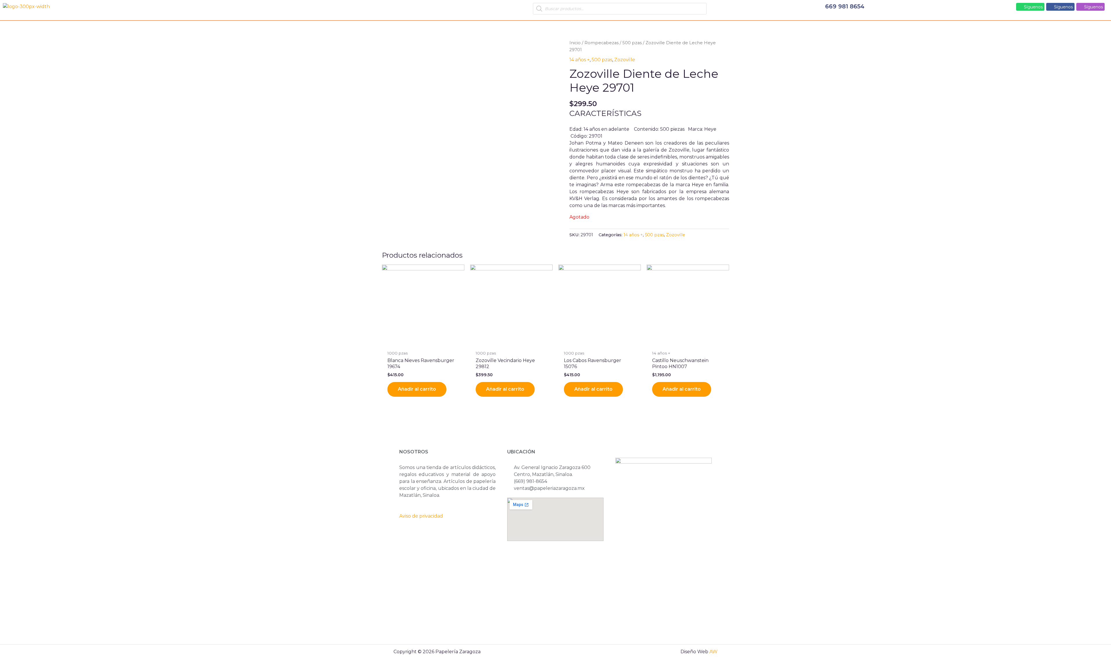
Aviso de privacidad (421, 516)
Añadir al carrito (417, 389)
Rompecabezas (601, 42)
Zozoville (624, 59)
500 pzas (632, 42)
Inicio (575, 42)
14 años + (579, 59)
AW (713, 651)
